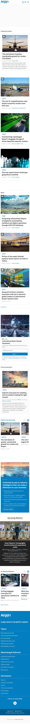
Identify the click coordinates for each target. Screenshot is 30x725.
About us (3, 680)
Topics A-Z (10, 711)
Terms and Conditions (14, 358)
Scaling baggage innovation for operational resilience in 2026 (10, 594)
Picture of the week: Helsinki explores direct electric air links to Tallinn (15, 258)
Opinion (24, 437)
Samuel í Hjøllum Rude (17, 143)
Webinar (3, 588)
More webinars (4, 604)
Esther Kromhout (6, 401)
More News (4, 307)
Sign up (14, 354)
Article (4, 98)
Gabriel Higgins (15, 177)
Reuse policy (4, 670)
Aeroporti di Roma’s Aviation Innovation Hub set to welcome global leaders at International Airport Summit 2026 (14, 295)
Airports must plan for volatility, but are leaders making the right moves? (14, 395)
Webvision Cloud (19, 719)
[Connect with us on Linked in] (15, 703)
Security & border (5, 638)
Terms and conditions (7, 688)
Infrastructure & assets (7, 643)
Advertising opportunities (8, 656)
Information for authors (7, 667)
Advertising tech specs (7, 662)
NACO (19, 399)
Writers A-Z (18, 711)
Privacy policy (5, 690)
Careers (3, 685)
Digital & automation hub (8, 641)
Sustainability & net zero (8, 646)
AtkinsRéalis (24, 599)
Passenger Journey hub (7, 633)
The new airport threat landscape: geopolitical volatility (15, 173)
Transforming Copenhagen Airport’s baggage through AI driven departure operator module (15, 139)
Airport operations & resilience (9, 635)
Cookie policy (4, 693)
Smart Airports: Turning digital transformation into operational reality (15, 545)
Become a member (8, 509)
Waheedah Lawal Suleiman (19, 108)
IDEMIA (20, 550)
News (3, 216)
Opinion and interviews (8, 420)
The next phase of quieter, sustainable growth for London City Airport (14, 56)
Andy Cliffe (15, 61)
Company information (7, 682)
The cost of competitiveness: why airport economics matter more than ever (14, 103)
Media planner (5, 659)
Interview (3, 437)
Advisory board (5, 664)
